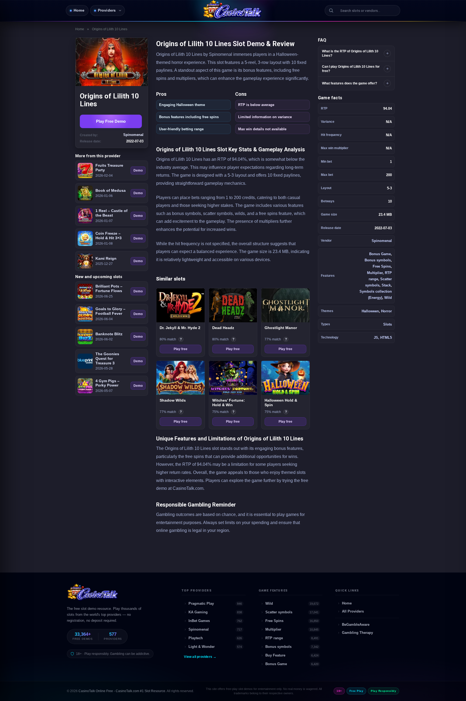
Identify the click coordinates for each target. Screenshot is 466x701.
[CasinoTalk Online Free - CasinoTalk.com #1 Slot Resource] (93, 594)
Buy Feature (292, 655)
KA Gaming (215, 612)
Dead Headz (223, 328)
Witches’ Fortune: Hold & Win (228, 402)
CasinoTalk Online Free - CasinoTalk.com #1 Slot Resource (121, 691)
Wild (388, 298)
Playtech (215, 638)
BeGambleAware (355, 625)
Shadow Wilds (173, 400)
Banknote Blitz (108, 334)
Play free (180, 349)
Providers (107, 10)
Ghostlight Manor (281, 328)
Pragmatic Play (215, 603)
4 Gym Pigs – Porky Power (107, 383)
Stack (386, 285)
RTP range (292, 638)
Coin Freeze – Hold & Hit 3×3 (108, 235)
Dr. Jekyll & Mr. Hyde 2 (180, 328)
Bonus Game (380, 254)
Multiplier (375, 273)
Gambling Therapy (357, 633)
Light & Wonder (215, 647)
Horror (386, 311)
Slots (387, 324)
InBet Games (215, 621)
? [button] (181, 339)
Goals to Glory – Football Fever (110, 311)
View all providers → (200, 657)
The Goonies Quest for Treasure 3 (107, 358)
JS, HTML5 (383, 338)
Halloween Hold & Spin (281, 402)
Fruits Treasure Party (109, 167)
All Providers (353, 611)
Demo (138, 170)
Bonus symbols (378, 260)
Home (79, 10)
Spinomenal (382, 241)
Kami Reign (105, 258)
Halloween (370, 311)
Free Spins (382, 266)
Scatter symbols (292, 612)
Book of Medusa (110, 190)
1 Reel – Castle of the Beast (111, 212)
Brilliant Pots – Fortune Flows (108, 288)
